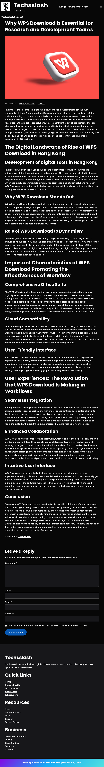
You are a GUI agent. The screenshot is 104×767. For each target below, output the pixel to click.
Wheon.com (82, 6)
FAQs (7, 715)
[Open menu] (101, 6)
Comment (11, 563)
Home (8, 681)
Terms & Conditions (15, 736)
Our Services (11, 688)
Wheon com (11, 694)
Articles (41, 104)
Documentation (13, 712)
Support (9, 719)
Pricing (8, 739)
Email (8, 602)
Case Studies (12, 743)
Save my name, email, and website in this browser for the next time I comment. (47, 625)
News (8, 709)
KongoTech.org (67, 6)
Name (9, 590)
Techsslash (30, 5)
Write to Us (11, 691)
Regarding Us (12, 685)
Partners (9, 746)
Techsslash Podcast (12, 17)
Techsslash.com (51, 762)
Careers (9, 749)
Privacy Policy (12, 722)
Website (9, 613)
